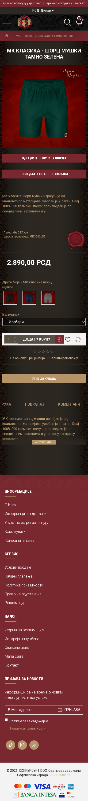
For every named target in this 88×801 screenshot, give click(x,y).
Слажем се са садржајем (28, 724)
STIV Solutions (59, 775)
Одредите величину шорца (44, 158)
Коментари (69, 404)
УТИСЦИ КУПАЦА (44, 378)
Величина (10, 314)
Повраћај (34, 404)
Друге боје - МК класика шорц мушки (27, 284)
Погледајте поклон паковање (44, 174)
